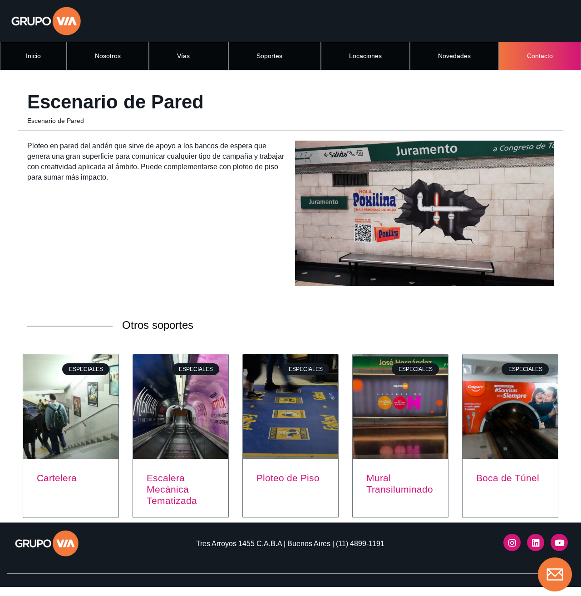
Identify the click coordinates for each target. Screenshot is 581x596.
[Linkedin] (535, 542)
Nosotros (108, 55)
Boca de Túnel (507, 478)
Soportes (269, 55)
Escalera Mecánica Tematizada (172, 489)
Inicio (33, 55)
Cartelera (57, 478)
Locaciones (365, 55)
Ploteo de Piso (288, 478)
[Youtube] (559, 542)
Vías (183, 55)
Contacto (540, 55)
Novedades (454, 55)
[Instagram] (512, 542)
